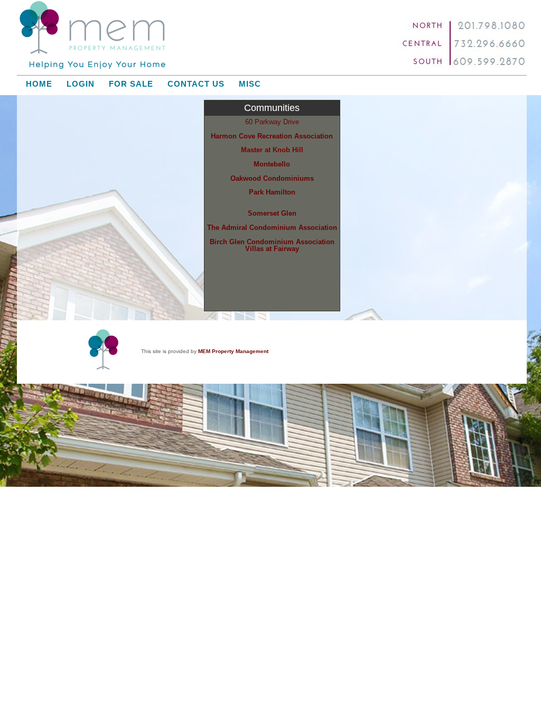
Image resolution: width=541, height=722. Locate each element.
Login (81, 84)
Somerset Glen (272, 213)
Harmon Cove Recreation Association (272, 136)
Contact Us (196, 84)
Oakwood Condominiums (272, 178)
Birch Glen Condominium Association (272, 242)
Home (39, 84)
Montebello (272, 164)
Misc (250, 84)
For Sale (131, 84)
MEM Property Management (233, 351)
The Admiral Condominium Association (272, 228)
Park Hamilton (272, 192)
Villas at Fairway (272, 249)
